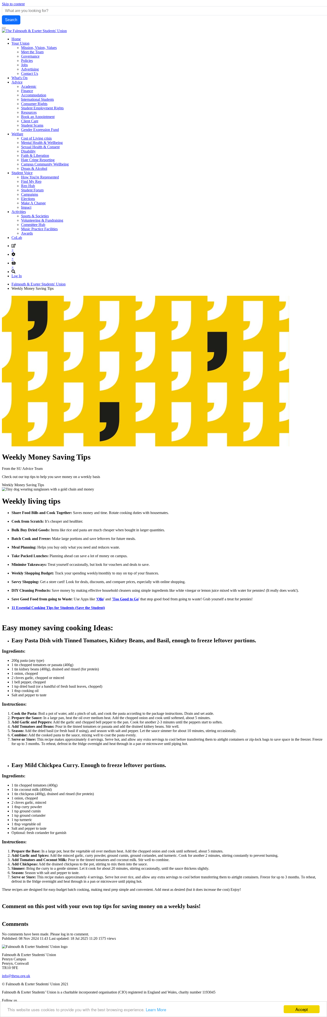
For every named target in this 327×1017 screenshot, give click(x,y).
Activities (18, 212)
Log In (16, 276)
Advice (17, 82)
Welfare (17, 134)
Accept (301, 1009)
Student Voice (22, 173)
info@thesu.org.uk (16, 976)
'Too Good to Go (125, 599)
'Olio (100, 599)
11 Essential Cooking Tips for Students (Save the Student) (58, 608)
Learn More (156, 1009)
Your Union (20, 43)
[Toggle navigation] (4, 28)
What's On (19, 78)
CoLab (16, 238)
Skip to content (13, 4)
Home (16, 39)
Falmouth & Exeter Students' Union (38, 284)
